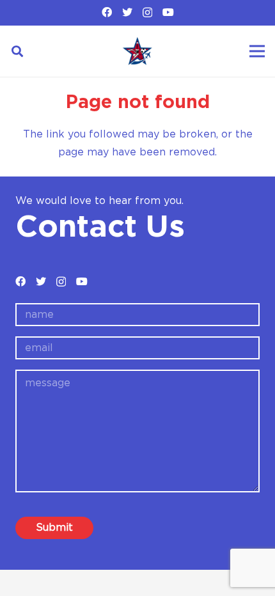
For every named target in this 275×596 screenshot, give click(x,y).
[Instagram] (147, 13)
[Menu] (257, 51)
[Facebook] (107, 12)
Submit (54, 527)
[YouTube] (168, 12)
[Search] (17, 51)
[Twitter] (127, 12)
